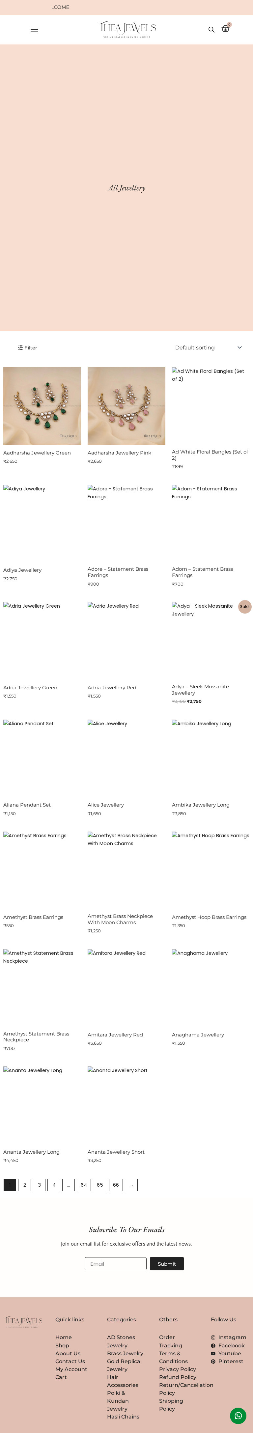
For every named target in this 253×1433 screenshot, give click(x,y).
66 (116, 1185)
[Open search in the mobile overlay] (211, 30)
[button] (34, 29)
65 (100, 1185)
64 (84, 1185)
